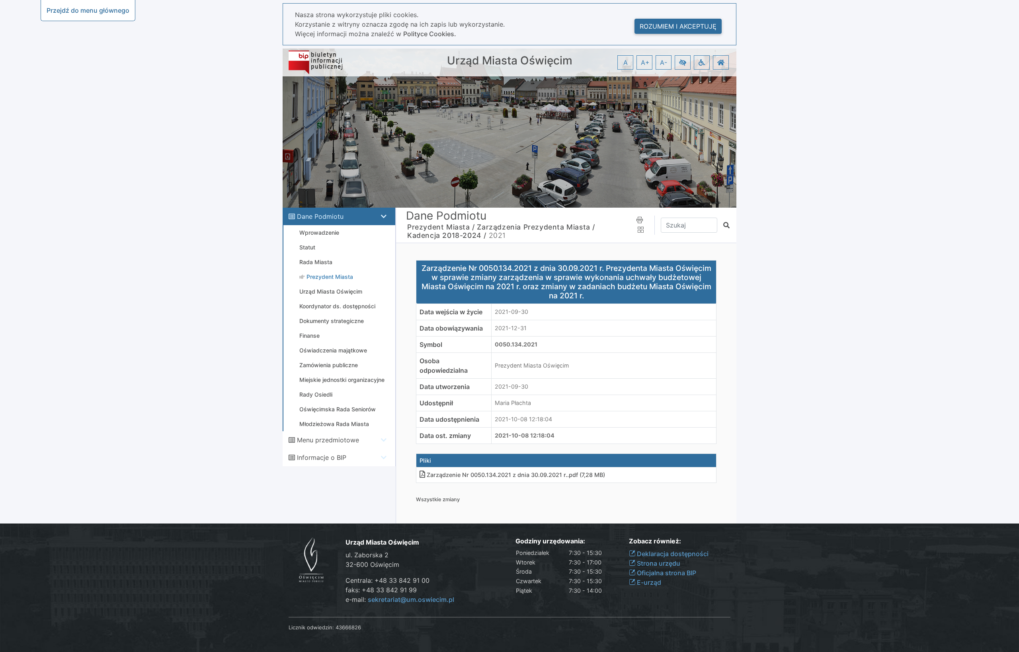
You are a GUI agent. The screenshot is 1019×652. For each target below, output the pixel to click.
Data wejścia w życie (451, 312)
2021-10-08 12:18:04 (523, 419)
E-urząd (648, 582)
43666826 (348, 627)
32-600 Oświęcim (372, 564)
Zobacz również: (655, 541)
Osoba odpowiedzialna (444, 365)
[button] (683, 62)
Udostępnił (436, 403)
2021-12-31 (511, 328)
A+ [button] (645, 62)
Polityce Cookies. (429, 34)
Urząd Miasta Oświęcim (509, 60)
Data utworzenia (445, 387)
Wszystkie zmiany (438, 499)
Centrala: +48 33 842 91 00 (387, 580)
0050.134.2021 (516, 344)
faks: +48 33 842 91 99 (381, 590)
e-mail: (400, 599)
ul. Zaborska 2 (367, 555)
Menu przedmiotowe (328, 440)
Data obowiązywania (451, 328)
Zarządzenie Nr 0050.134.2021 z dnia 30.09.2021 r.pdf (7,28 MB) (516, 474)
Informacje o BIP (321, 457)
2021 (497, 235)
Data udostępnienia (449, 419)
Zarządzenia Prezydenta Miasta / (536, 227)
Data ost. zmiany (445, 436)
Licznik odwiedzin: (311, 627)
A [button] (625, 62)
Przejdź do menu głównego (88, 10)
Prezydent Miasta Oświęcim (532, 365)
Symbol (431, 344)
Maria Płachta (513, 402)
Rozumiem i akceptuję (678, 26)
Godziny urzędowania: (550, 541)
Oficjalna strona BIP (665, 573)
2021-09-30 (511, 311)
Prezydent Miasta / (441, 227)
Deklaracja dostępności (672, 554)
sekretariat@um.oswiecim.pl (411, 599)
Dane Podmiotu (320, 216)
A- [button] (663, 62)
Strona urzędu (657, 563)
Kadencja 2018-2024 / (446, 235)
